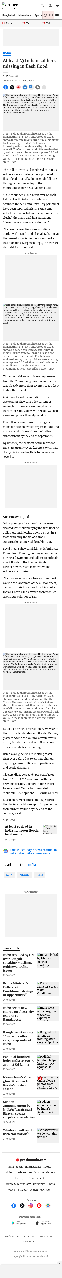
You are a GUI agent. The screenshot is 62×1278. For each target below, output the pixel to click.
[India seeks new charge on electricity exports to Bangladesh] (48, 1016)
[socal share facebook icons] (6, 89)
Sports (38, 15)
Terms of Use (45, 1236)
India (7, 53)
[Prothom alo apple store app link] (43, 1223)
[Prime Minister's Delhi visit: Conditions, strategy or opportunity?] (48, 991)
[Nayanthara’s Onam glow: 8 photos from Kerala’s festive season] (48, 1085)
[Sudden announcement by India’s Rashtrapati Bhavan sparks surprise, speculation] (48, 1112)
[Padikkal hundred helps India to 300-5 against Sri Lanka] (48, 1063)
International (25, 15)
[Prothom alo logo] (31, 1160)
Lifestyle (20, 1178)
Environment (36, 1178)
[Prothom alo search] (42, 5)
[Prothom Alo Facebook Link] (15, 1206)
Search (34, 1189)
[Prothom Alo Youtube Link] (40, 1206)
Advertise (28, 1236)
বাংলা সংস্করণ (45, 1189)
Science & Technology (18, 1184)
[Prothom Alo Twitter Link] (23, 1206)
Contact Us (28, 1241)
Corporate (39, 1184)
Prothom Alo (12, 1236)
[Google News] (48, 1206)
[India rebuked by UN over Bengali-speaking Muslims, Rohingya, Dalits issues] (48, 965)
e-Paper (22, 1189)
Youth (32, 1172)
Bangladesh (9, 15)
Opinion (8, 1172)
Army (9, 874)
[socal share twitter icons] (12, 89)
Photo (51, 1184)
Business (21, 1172)
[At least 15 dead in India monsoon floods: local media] (50, 829)
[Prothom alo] (11, 5)
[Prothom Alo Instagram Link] (32, 1206)
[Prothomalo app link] (18, 1223)
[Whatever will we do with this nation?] (48, 1135)
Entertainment (47, 1172)
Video (11, 1189)
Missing (24, 874)
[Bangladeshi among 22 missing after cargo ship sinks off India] (48, 1040)
